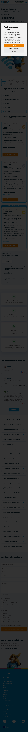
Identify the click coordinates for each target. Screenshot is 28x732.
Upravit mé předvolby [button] (14, 48)
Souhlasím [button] (14, 45)
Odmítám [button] (14, 51)
